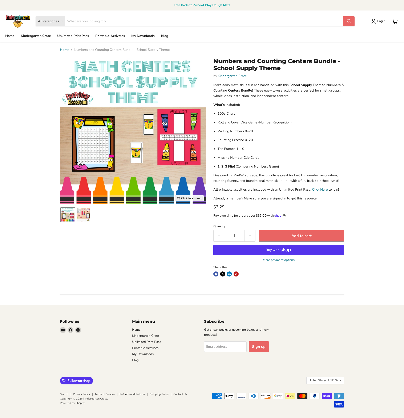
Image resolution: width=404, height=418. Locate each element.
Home (10, 36)
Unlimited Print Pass (73, 36)
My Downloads (143, 36)
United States (323, 380)
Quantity (219, 226)
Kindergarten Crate (36, 36)
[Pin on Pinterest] (236, 273)
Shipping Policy (159, 394)
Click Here (320, 189)
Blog (164, 36)
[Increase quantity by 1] (250, 236)
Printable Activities (110, 36)
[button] (68, 215)
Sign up (259, 346)
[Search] (349, 21)
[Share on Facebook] (215, 273)
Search (64, 394)
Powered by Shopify (72, 403)
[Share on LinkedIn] (229, 273)
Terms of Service (105, 394)
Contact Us (180, 394)
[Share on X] (222, 273)
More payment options (279, 260)
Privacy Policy (81, 394)
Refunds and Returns (132, 394)
